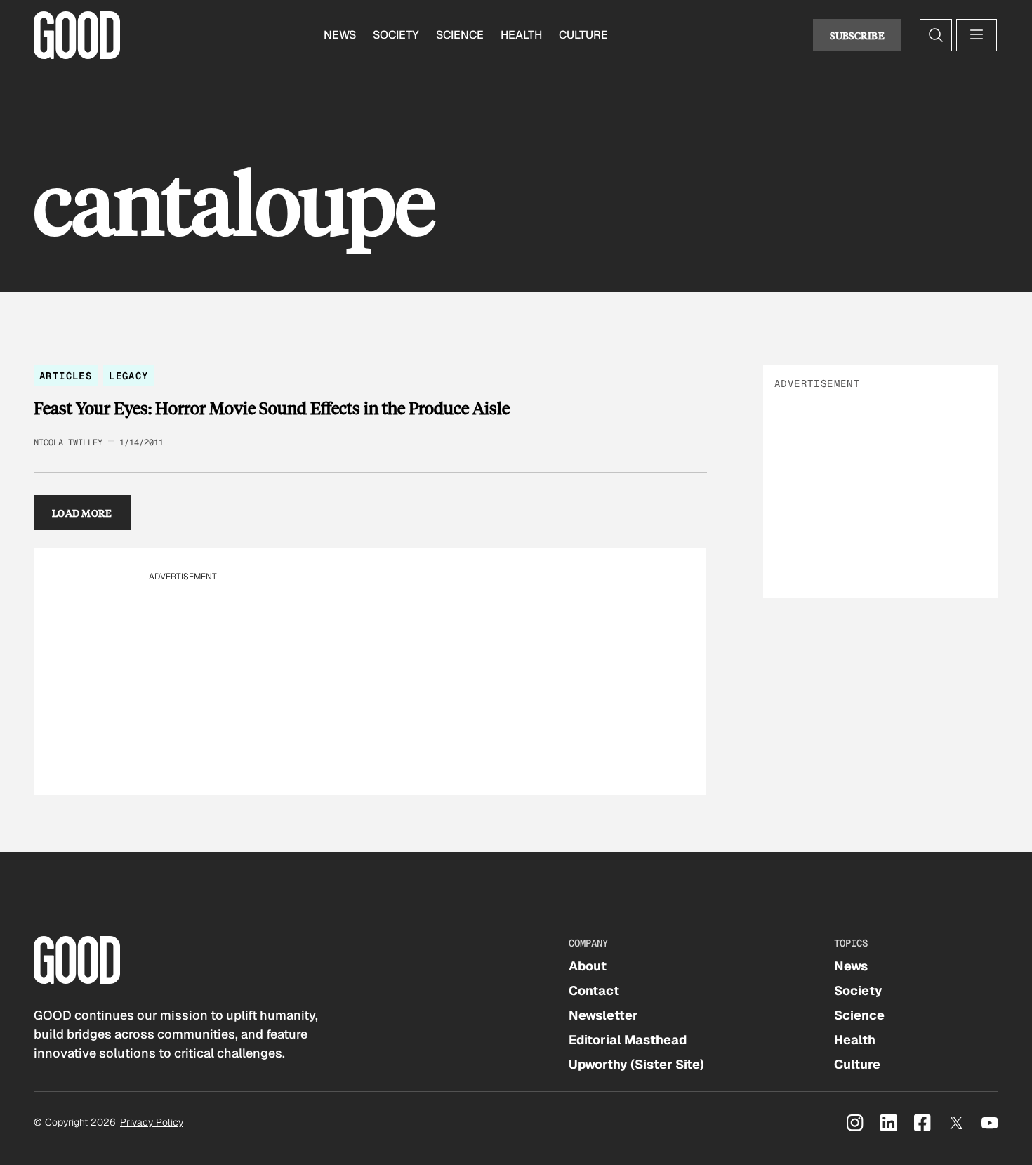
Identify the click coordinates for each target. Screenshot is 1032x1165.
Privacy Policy (151, 1122)
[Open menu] (976, 35)
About (588, 966)
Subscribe (857, 35)
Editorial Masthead (628, 1040)
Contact (594, 990)
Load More (82, 512)
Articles (65, 375)
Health (521, 34)
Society (396, 34)
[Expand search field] (936, 35)
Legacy (128, 375)
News (340, 34)
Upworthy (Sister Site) (636, 1064)
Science (460, 34)
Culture (583, 34)
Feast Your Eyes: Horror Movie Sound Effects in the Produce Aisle (272, 408)
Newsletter (603, 1015)
